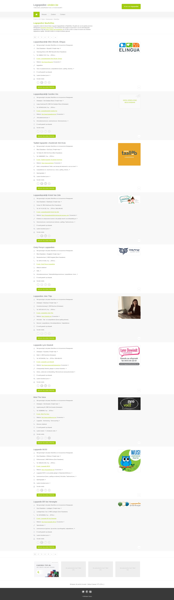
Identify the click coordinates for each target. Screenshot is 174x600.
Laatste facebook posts (43, 75)
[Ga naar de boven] (139, 87)
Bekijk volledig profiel (46, 87)
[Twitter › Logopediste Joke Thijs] (38, 333)
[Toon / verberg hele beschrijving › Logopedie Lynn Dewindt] (64, 369)
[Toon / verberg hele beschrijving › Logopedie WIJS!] (64, 473)
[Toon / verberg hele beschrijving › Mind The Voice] (64, 421)
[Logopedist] (36, 14)
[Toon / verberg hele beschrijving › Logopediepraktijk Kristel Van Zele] (64, 219)
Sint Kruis (49, 149)
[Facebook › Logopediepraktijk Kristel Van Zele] (41, 235)
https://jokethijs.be (46, 316)
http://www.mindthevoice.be (49, 417)
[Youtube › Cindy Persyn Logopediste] (49, 284)
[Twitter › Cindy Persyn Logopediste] (38, 284)
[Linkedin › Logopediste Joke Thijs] (45, 333)
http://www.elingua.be (47, 62)
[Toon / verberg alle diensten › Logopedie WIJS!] (64, 476)
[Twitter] (83, 591)
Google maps (56, 48)
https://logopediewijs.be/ (48, 469)
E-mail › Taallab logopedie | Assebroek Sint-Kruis (49, 159)
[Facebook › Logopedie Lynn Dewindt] (41, 385)
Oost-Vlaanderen (41, 48)
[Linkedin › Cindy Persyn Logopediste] (45, 284)
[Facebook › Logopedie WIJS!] (41, 490)
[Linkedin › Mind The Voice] (45, 438)
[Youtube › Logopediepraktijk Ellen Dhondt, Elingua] (49, 82)
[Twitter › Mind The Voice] (38, 438)
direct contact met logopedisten (54, 29)
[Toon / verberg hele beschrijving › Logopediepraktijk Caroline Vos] (64, 118)
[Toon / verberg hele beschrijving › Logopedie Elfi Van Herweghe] (64, 525)
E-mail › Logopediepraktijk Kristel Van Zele (48, 212)
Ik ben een (131, 6)
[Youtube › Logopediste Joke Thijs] (49, 333)
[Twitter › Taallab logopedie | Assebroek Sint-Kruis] (38, 183)
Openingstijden (41, 173)
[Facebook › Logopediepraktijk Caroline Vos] (41, 131)
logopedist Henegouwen (47, 27)
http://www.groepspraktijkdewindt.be (51, 365)
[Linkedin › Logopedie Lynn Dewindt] (45, 385)
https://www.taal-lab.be (47, 163)
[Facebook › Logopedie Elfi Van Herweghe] (41, 542)
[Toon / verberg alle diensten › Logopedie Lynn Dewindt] (64, 372)
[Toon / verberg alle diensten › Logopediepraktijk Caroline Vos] (64, 121)
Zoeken (53, 14)
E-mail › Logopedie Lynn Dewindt (45, 362)
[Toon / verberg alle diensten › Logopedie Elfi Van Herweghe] (64, 529)
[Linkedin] (90, 591)
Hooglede (49, 254)
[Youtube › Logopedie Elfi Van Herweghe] (49, 542)
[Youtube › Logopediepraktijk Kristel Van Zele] (49, 235)
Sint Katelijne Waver (49, 100)
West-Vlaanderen (41, 149)
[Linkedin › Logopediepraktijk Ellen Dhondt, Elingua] (45, 82)
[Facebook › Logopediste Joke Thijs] (41, 333)
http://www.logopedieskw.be (49, 114)
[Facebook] (86, 591)
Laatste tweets (41, 431)
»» (55, 37)
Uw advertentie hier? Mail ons (73, 568)
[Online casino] (47, 569)
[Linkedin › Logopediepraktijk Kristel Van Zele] (45, 235)
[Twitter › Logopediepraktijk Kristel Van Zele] (38, 235)
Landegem (49, 508)
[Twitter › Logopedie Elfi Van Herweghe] (38, 542)
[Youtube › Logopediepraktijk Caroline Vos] (49, 131)
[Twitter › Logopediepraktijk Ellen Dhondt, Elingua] (38, 82)
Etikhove (49, 456)
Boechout (46, 302)
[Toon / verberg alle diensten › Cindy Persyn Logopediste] (64, 274)
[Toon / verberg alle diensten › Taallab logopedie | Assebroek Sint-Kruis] (64, 170)
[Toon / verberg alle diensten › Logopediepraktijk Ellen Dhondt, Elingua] (64, 69)
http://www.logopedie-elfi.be (49, 522)
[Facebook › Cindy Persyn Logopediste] (41, 284)
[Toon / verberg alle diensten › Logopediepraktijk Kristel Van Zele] (64, 222)
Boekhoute (49, 201)
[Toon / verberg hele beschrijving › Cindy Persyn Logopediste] (64, 271)
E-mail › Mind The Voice (43, 414)
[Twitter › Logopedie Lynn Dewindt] (38, 385)
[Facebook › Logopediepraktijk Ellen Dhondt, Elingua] (41, 82)
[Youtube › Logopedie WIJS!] (49, 490)
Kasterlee (46, 351)
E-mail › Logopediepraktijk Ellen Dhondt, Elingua (49, 58)
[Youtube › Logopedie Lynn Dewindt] (49, 385)
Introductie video (52, 431)
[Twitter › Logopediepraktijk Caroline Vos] (38, 131)
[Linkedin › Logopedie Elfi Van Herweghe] (45, 542)
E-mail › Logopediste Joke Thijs (45, 313)
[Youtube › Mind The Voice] (49, 438)
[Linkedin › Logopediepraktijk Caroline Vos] (45, 131)
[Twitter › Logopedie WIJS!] (38, 490)
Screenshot (57, 62)
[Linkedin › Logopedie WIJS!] (45, 490)
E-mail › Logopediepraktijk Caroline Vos (47, 111)
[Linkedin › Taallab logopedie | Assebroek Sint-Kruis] (45, 183)
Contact (62, 14)
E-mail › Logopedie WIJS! (43, 466)
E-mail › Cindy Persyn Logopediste (46, 264)
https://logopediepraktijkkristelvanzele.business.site (55, 215)
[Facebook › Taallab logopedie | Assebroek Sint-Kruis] (41, 183)
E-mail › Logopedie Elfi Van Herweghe (46, 518)
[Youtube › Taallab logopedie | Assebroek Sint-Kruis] (49, 183)
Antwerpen (39, 100)
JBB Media (85, 596)
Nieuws (44, 14)
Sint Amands (47, 404)
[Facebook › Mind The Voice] (41, 438)
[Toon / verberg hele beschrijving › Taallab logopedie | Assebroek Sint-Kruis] (64, 166)
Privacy (90, 596)
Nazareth (49, 48)
